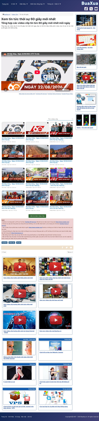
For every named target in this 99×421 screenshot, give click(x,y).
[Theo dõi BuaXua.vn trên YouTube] (96, 8)
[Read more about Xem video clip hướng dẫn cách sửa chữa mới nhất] (19, 293)
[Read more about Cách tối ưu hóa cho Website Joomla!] (55, 345)
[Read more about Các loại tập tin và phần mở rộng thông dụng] (55, 398)
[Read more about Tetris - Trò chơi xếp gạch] (86, 120)
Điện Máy (23, 4)
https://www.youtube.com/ (62, 222)
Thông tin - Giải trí (53, 4)
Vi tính (13, 4)
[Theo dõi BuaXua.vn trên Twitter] (91, 8)
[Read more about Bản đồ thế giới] (86, 59)
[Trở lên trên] (96, 418)
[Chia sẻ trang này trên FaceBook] (62, 247)
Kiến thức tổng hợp (36, 4)
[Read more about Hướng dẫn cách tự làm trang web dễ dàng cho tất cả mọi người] (86, 98)
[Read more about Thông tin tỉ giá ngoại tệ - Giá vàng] (86, 20)
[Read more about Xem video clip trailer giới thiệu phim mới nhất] (19, 267)
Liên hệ (29, 416)
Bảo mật (23, 416)
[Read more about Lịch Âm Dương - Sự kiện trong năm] (86, 40)
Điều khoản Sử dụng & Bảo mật (27, 93)
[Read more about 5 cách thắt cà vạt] (19, 373)
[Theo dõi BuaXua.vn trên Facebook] (86, 8)
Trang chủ (5, 4)
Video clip (11, 242)
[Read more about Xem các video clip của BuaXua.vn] (55, 320)
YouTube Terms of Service (54, 93)
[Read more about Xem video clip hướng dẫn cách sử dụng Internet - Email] (19, 320)
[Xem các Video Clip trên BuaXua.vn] (70, 247)
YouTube (4, 242)
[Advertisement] (37, 41)
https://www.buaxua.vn (17, 233)
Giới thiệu (11, 416)
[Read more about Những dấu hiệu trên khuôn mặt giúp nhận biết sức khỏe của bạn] (19, 348)
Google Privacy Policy (67, 93)
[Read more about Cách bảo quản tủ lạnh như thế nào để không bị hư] (55, 373)
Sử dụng (17, 416)
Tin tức (19, 242)
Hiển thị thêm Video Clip (37, 216)
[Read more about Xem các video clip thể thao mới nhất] (55, 291)
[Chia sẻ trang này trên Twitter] (66, 247)
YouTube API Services (41, 93)
